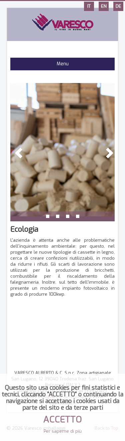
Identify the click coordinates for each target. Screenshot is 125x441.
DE (118, 6)
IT (89, 6)
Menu (63, 64)
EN (104, 6)
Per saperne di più (63, 431)
